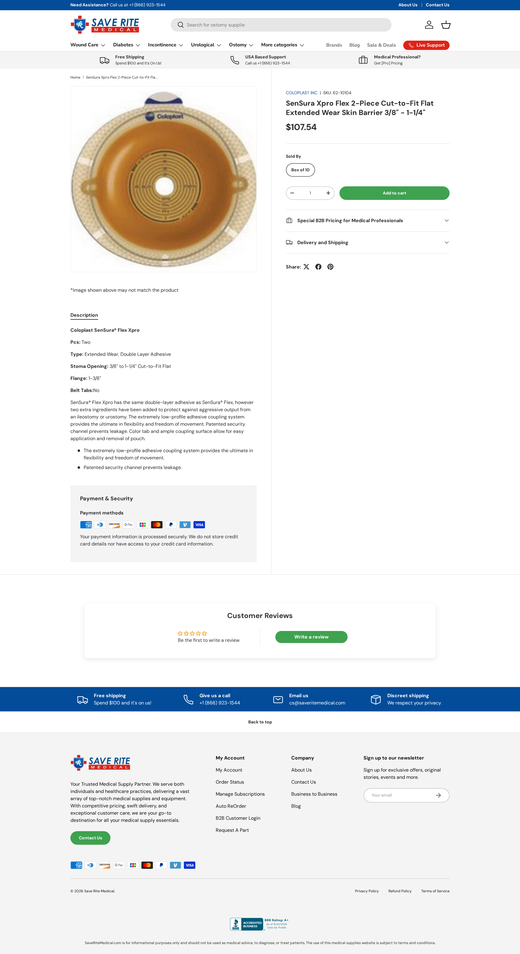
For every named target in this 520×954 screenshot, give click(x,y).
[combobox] (281, 25)
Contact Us (438, 5)
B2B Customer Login (238, 818)
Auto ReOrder (231, 806)
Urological (202, 45)
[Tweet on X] (306, 267)
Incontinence (162, 45)
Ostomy (237, 45)
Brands (334, 45)
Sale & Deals (381, 45)
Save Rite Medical (99, 891)
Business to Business (314, 794)
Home (75, 77)
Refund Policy (400, 891)
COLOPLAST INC (301, 92)
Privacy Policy (367, 891)
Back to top (260, 722)
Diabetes (123, 45)
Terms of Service (435, 891)
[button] (446, 24)
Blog (354, 45)
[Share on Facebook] (318, 267)
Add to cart (394, 193)
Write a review (311, 637)
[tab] (84, 315)
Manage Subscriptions (240, 794)
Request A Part (232, 830)
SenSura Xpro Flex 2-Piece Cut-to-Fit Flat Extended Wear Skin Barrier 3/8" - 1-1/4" (122, 77)
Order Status (230, 782)
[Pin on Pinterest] (330, 267)
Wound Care (84, 45)
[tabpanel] (163, 399)
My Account (229, 770)
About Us (408, 5)
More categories (279, 45)
